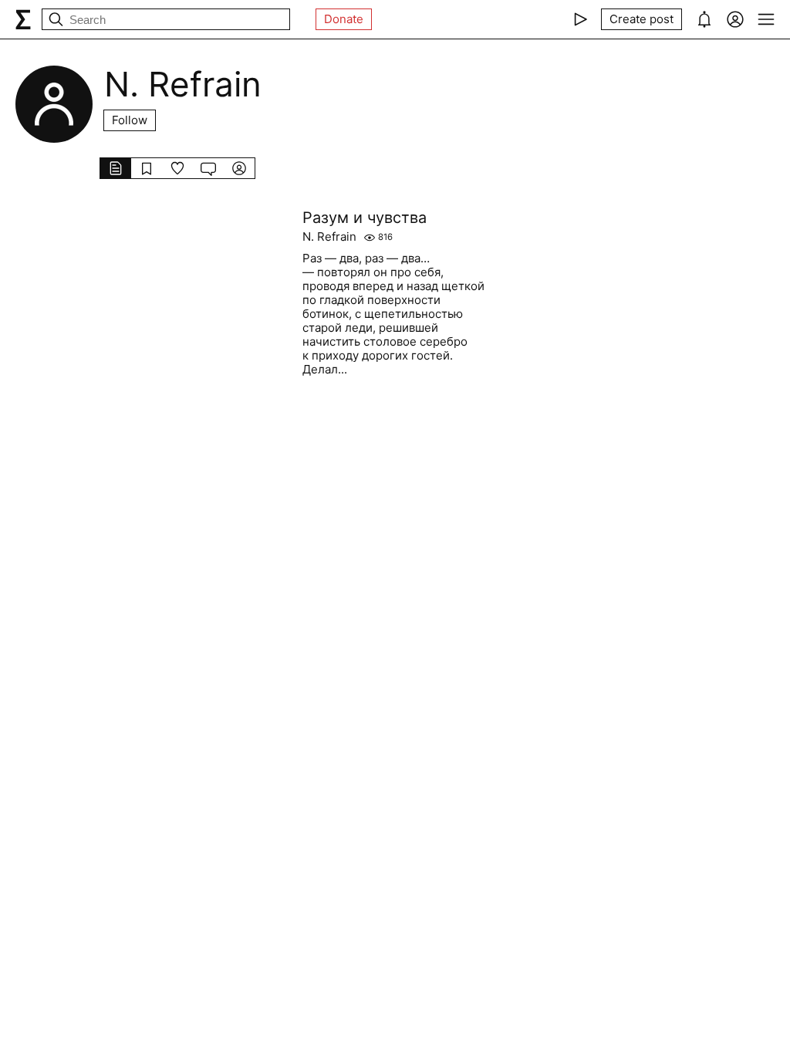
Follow (129, 120)
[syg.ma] (23, 19)
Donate (343, 19)
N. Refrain (329, 237)
